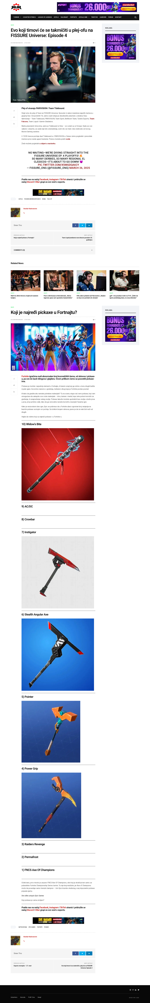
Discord (30, 182)
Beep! (39, 997)
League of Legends (45, 17)
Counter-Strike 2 (29, 17)
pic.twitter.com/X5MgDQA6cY (58, 164)
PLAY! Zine (31, 997)
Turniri (16, 17)
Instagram (53, 179)
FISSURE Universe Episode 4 (32, 199)
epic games (32, 927)
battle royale (23, 927)
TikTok (63, 179)
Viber (37, 182)
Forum (110, 17)
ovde (68, 139)
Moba (44, 199)
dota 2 (21, 199)
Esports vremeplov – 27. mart (22, 966)
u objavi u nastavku (47, 144)
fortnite (39, 927)
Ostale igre (83, 17)
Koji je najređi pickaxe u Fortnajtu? (24, 238)
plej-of (49, 199)
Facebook (44, 179)
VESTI (12, 25)
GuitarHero (14, 997)
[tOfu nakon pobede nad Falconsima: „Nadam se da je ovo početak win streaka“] (91, 280)
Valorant (64, 17)
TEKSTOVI (94, 17)
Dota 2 (56, 17)
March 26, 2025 (79, 167)
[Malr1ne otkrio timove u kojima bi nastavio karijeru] (25, 280)
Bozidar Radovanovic (17, 42)
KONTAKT (118, 17)
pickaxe (46, 927)
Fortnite (73, 17)
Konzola (22, 997)
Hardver (103, 17)
